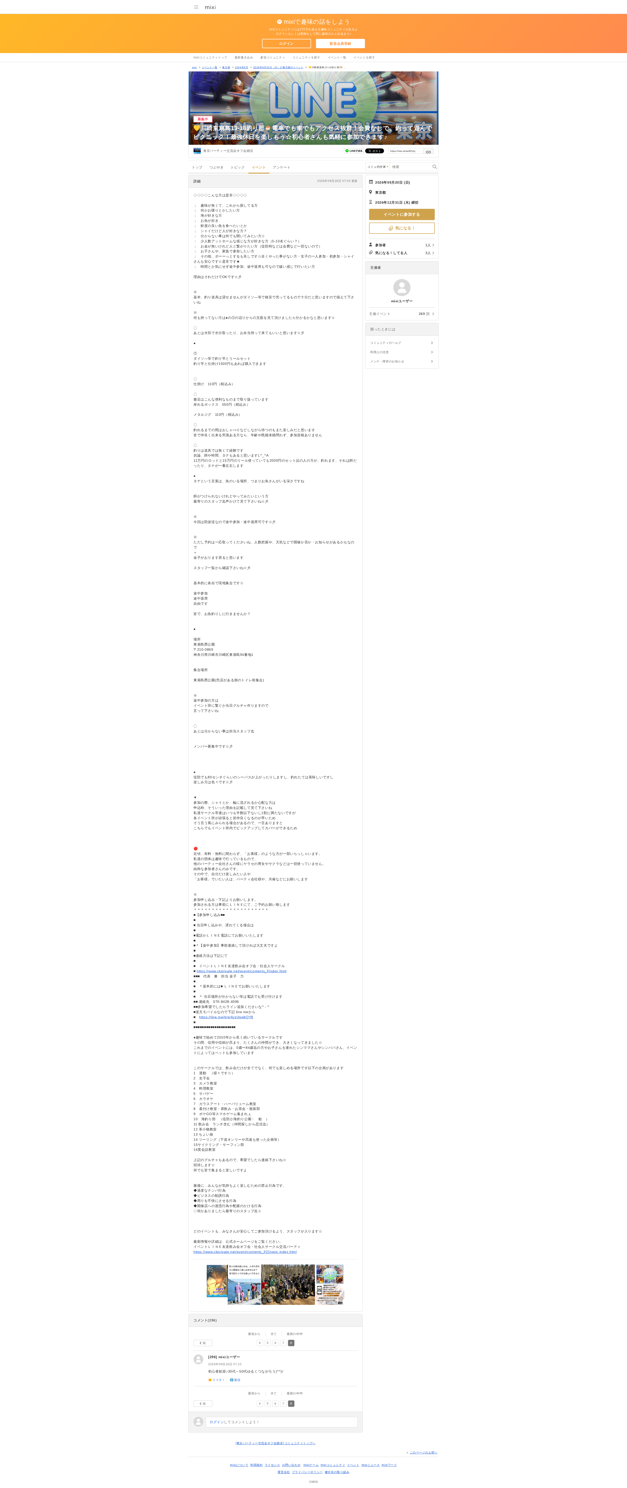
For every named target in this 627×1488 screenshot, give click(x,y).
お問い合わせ (291, 1465)
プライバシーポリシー (307, 1472)
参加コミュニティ (272, 57)
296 (213, 1357)
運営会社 (283, 1472)
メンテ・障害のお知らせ (387, 361)
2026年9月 (241, 67)
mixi (194, 67)
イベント (259, 167)
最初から (254, 1334)
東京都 (226, 67)
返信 (237, 1380)
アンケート (282, 167)
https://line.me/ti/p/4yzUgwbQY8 (226, 1017)
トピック (237, 167)
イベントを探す (364, 57)
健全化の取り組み (337, 1472)
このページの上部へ (423, 1452)
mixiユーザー (229, 1357)
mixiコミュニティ (333, 1465)
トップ (197, 167)
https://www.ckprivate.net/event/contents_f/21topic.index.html (245, 1252)
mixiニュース (371, 1465)
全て (274, 1334)
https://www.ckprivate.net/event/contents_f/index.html (242, 971)
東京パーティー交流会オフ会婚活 (228, 151)
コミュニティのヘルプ (385, 343)
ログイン (286, 43)
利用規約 (256, 1465)
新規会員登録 (340, 43)
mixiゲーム (311, 1465)
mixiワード (389, 1465)
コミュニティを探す (306, 57)
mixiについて (239, 1465)
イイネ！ (219, 1380)
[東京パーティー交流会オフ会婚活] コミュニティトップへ (275, 1443)
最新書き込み (244, 57)
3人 (428, 253)
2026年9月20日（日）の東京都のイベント (278, 67)
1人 (428, 245)
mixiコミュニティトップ (210, 57)
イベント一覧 (337, 57)
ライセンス (272, 1465)
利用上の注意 (379, 352)
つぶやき (216, 167)
